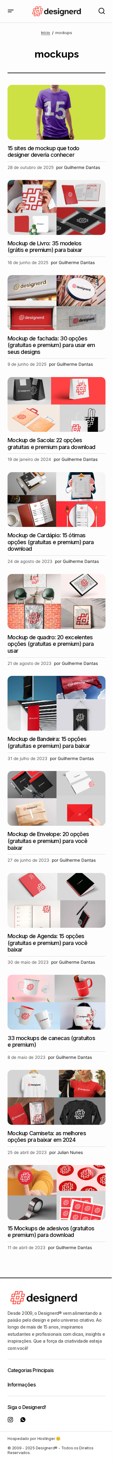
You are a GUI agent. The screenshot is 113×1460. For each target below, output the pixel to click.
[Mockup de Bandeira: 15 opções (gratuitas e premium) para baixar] (56, 703)
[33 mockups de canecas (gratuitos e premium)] (56, 1002)
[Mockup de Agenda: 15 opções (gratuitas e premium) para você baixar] (56, 900)
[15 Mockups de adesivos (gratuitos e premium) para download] (56, 1192)
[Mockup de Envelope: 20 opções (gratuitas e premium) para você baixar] (56, 798)
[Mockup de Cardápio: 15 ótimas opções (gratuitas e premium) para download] (56, 499)
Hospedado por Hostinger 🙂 (34, 1438)
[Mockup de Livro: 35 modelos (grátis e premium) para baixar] (56, 207)
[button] (10, 11)
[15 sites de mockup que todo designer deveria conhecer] (56, 112)
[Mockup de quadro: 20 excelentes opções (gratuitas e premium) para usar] (56, 601)
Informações (21, 1384)
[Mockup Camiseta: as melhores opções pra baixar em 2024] (56, 1097)
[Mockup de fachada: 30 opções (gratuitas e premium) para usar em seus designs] (56, 302)
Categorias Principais (31, 1370)
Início (46, 32)
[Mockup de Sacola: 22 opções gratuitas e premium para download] (56, 404)
